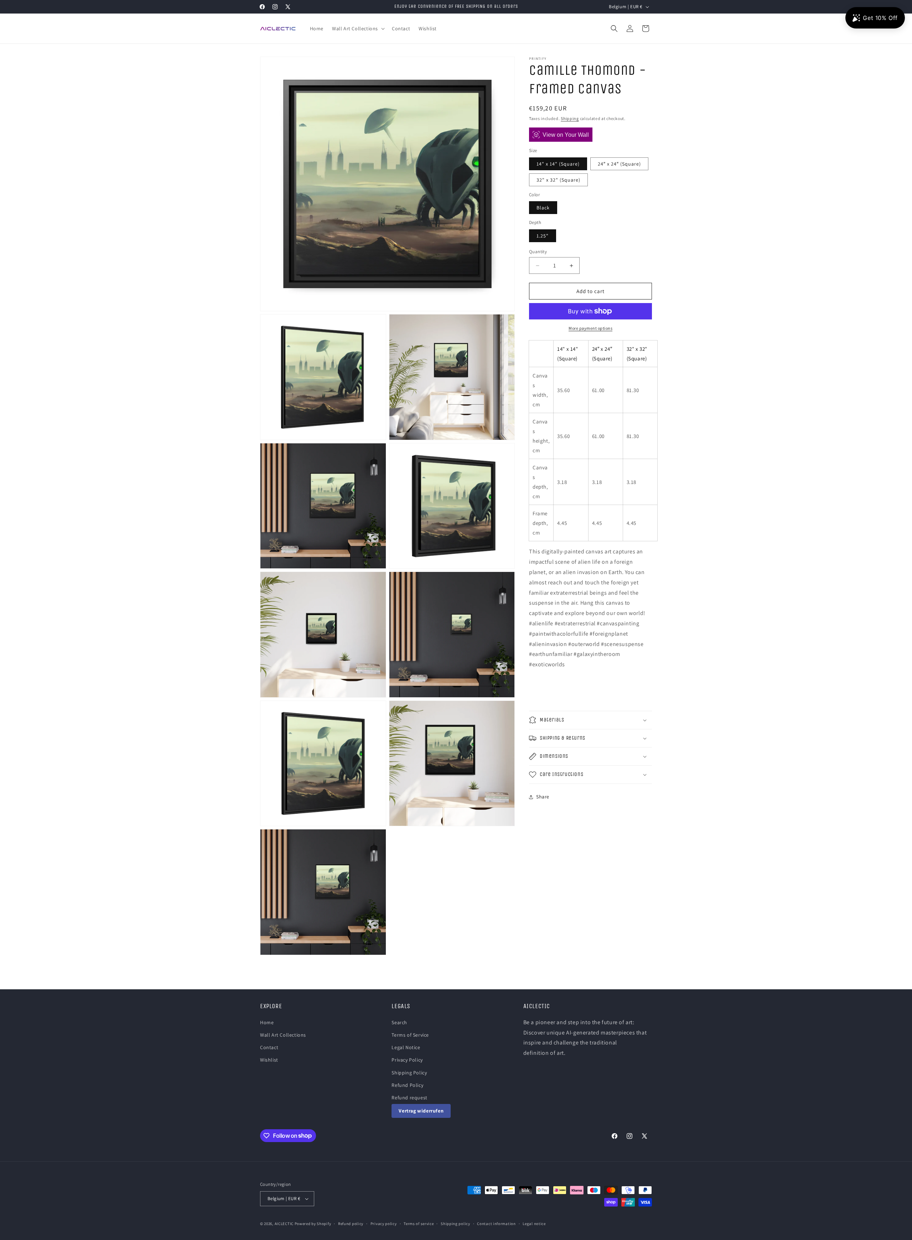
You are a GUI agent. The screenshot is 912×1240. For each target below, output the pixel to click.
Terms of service (419, 1223)
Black (543, 207)
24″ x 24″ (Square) (619, 164)
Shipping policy (455, 1223)
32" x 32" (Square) (558, 180)
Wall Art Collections (283, 1035)
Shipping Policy (409, 1072)
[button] (358, 28)
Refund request (409, 1097)
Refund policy (350, 1223)
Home (267, 1022)
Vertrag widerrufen (421, 1111)
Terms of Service (410, 1035)
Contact (269, 1047)
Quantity (538, 252)
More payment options (590, 328)
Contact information (496, 1223)
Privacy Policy (407, 1060)
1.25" (543, 236)
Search (399, 1022)
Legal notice (534, 1223)
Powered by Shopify (313, 1223)
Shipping (570, 118)
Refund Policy (407, 1085)
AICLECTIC (284, 1223)
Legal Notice (406, 1047)
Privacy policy (383, 1223)
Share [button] (542, 796)
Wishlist (269, 1060)
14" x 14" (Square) (558, 164)
